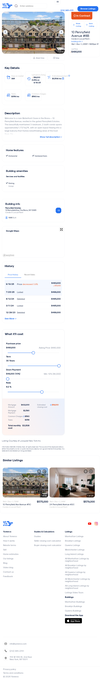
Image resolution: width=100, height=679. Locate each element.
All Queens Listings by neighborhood (75, 573)
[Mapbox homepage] (8, 255)
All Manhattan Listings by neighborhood (77, 559)
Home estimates (10, 554)
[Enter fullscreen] (61, 229)
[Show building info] (58, 211)
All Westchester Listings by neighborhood (77, 580)
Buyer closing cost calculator (47, 545)
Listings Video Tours (74, 592)
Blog (5, 563)
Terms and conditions (13, 673)
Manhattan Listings (74, 536)
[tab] (13, 274)
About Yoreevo (10, 536)
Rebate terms (9, 545)
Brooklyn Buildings (73, 606)
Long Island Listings (74, 554)
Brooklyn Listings (73, 541)
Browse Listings (87, 8)
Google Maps (12, 231)
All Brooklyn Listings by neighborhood (75, 566)
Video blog (8, 567)
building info (76, 41)
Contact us (8, 572)
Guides (37, 536)
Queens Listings (72, 545)
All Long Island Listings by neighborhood (77, 587)
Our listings (8, 558)
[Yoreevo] (8, 525)
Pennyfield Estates (13, 208)
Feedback (8, 576)
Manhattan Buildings (75, 602)
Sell (4, 549)
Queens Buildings (73, 610)
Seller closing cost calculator (47, 541)
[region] (33, 242)
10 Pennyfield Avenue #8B (80, 34)
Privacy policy (9, 669)
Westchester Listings (75, 549)
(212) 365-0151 (67, 10)
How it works (9, 541)
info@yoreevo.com (18, 644)
